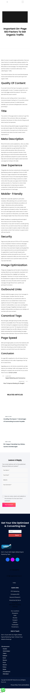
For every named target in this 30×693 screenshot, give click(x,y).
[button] (23, 2)
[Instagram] (22, 559)
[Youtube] (17, 559)
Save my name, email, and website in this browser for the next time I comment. (15, 499)
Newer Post (13, 382)
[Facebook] (8, 559)
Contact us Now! (13, 372)
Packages (15, 602)
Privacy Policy (14, 685)
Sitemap (15, 606)
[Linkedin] (12, 559)
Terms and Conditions (23, 685)
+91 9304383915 (14, 570)
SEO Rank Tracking (15, 604)
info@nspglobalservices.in (14, 576)
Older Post (15, 377)
